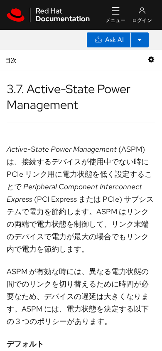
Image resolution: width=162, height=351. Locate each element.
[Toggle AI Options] (139, 39)
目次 (12, 60)
